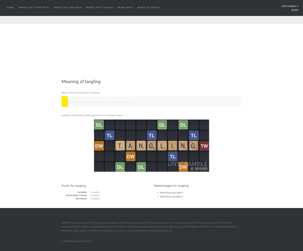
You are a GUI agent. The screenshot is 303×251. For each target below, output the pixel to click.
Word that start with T (171, 192)
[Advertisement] (151, 55)
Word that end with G (171, 196)
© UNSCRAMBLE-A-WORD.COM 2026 (76, 241)
